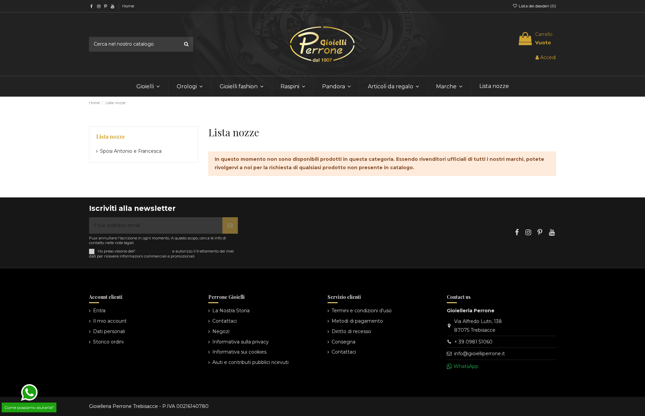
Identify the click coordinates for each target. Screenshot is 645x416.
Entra (99, 311)
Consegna (343, 342)
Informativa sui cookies (239, 352)
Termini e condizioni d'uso (362, 311)
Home (128, 5)
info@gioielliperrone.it (479, 354)
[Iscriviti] (230, 225)
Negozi (220, 331)
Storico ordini (108, 342)
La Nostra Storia (231, 311)
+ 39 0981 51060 (473, 342)
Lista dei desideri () (537, 5)
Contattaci (224, 321)
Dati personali (109, 331)
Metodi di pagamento (357, 321)
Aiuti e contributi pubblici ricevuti (250, 362)
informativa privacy (153, 251)
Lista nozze (110, 136)
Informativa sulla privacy (240, 342)
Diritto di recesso (351, 331)
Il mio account (110, 321)
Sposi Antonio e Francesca (131, 151)
